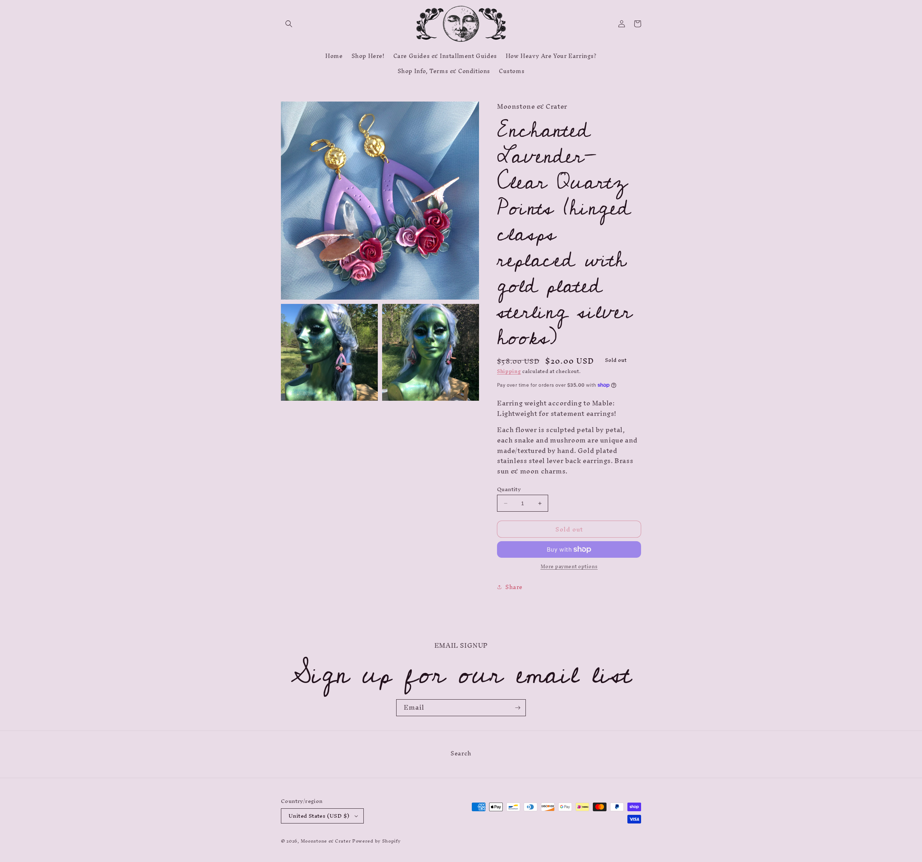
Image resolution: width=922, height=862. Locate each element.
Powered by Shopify (376, 841)
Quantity (509, 489)
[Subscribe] (517, 707)
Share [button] (514, 586)
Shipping (509, 371)
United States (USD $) (318, 816)
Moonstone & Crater (326, 841)
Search (461, 754)
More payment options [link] (569, 567)
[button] (289, 24)
